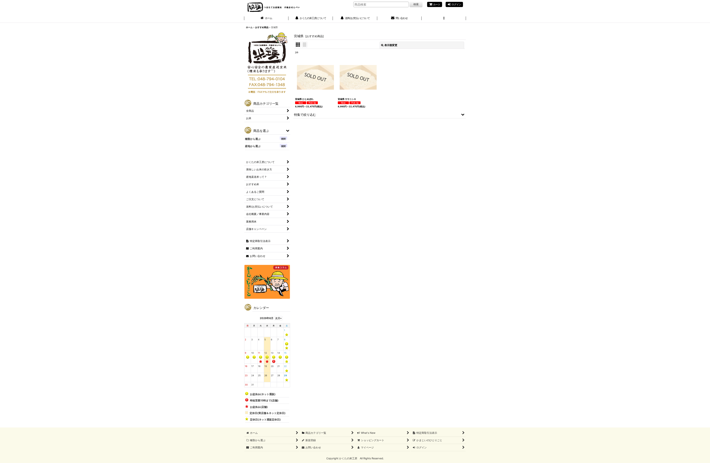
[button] (444, 18)
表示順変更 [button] (390, 45)
